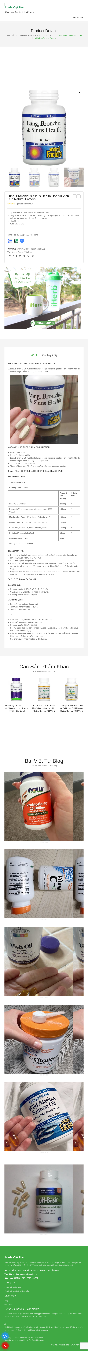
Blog (6, 1301)
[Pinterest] (24, 255)
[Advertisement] (44, 71)
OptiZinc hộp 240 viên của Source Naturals (79, 196)
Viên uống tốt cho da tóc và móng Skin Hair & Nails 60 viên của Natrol (16, 708)
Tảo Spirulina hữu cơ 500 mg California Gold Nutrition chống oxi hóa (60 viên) (44, 708)
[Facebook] (16, 255)
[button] (80, 92)
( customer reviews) (25, 204)
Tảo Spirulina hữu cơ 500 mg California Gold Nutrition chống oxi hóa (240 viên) (71, 708)
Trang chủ (10, 35)
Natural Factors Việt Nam (22, 252)
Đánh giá (8, 1304)
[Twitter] (20, 255)
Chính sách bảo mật (12, 1287)
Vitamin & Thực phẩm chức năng (34, 35)
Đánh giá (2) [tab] (49, 355)
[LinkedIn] (33, 255)
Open (6, 4)
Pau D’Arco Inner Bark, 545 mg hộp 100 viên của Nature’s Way (75, 196)
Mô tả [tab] (34, 355)
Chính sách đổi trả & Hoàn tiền (16, 1291)
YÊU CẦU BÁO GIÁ (75, 17)
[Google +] (29, 255)
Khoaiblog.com (38, 1340)
